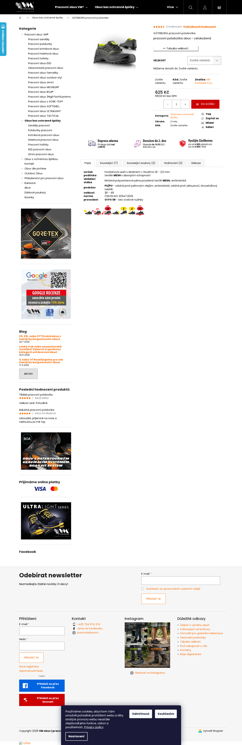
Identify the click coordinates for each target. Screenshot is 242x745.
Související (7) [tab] (109, 163)
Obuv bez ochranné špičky (43, 120)
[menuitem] (71, 7)
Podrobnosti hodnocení (199, 26)
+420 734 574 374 (88, 624)
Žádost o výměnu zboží (194, 625)
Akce (28, 187)
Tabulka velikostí (190, 641)
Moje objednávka (190, 654)
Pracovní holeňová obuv (43, 53)
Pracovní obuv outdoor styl (45, 77)
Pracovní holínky (38, 58)
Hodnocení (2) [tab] (173, 163)
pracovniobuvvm (88, 632)
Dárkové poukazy (35, 192)
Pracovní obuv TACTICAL (43, 116)
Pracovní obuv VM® (36, 34)
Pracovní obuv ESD (39, 63)
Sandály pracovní (39, 125)
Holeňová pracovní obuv (43, 140)
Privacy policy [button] (94, 727)
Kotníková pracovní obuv (43, 135)
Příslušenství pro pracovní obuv (44, 178)
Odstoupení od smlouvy (195, 629)
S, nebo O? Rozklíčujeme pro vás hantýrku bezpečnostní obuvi (41, 361)
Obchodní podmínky (193, 637)
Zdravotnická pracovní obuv (45, 68)
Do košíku (208, 104)
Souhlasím (166, 714)
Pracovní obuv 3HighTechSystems (49, 96)
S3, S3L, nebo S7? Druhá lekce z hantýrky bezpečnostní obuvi (40, 338)
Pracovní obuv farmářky (43, 73)
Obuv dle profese (35, 168)
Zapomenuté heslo (31, 671)
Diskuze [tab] (196, 163)
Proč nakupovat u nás (193, 646)
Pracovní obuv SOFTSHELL (44, 106)
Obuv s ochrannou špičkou (41, 159)
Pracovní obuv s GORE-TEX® (45, 101)
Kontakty (185, 650)
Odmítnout (140, 714)
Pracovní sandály (38, 39)
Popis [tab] (88, 163)
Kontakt (29, 164)
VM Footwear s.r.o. (204, 81)
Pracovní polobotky (40, 44)
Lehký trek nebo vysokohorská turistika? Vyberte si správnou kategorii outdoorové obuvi (40, 349)
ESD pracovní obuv (39, 149)
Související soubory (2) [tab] (141, 163)
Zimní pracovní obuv (41, 154)
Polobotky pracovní (40, 130)
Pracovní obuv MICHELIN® (43, 87)
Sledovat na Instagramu (150, 673)
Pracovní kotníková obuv (43, 49)
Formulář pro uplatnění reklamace (201, 633)
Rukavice (30, 183)
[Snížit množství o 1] (168, 104)
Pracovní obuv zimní (41, 82)
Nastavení (76, 736)
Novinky (29, 197)
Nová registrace (29, 666)
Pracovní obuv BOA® (40, 92)
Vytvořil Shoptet (213, 731)
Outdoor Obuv (34, 173)
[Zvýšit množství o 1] (185, 104)
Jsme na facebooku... (90, 628)
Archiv (28, 374)
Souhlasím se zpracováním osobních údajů (173, 589)
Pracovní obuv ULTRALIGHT (44, 111)
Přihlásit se (153, 599)
